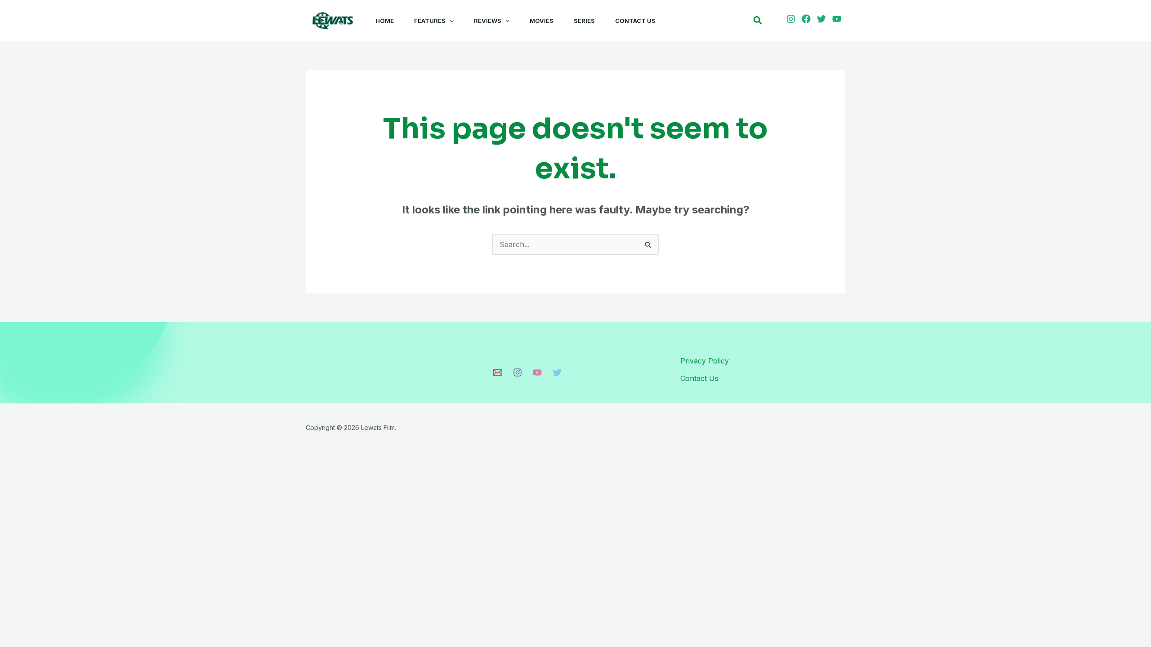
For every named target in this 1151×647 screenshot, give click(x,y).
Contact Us (635, 20)
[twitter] (823, 19)
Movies (541, 20)
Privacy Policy (704, 360)
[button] (450, 20)
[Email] (497, 372)
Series (584, 20)
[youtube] (838, 19)
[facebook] (807, 19)
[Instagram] (517, 372)
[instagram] (792, 19)
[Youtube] (537, 372)
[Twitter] (557, 372)
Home (384, 20)
